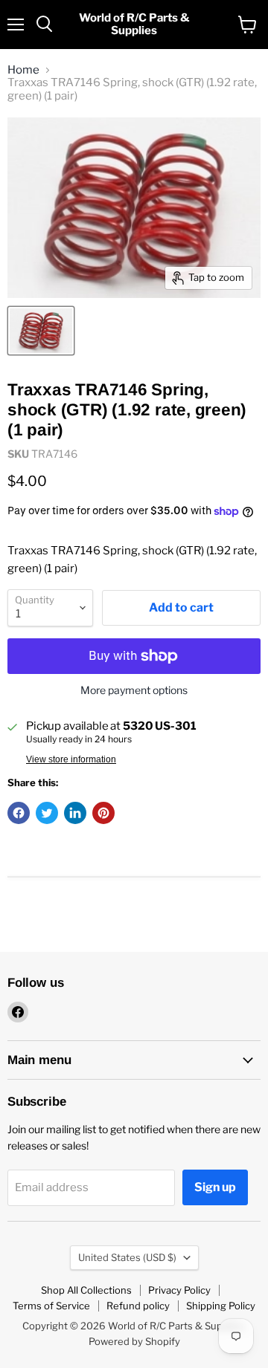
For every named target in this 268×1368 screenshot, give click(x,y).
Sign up (215, 1187)
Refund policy (138, 1306)
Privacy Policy (179, 1290)
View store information (71, 759)
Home (23, 70)
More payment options (134, 690)
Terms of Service (51, 1306)
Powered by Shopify (134, 1341)
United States (127, 1257)
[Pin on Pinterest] (103, 813)
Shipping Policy (220, 1306)
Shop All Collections (86, 1290)
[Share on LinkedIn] (75, 813)
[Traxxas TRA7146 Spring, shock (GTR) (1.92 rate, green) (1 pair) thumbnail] (41, 330)
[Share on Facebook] (18, 813)
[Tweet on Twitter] (47, 813)
